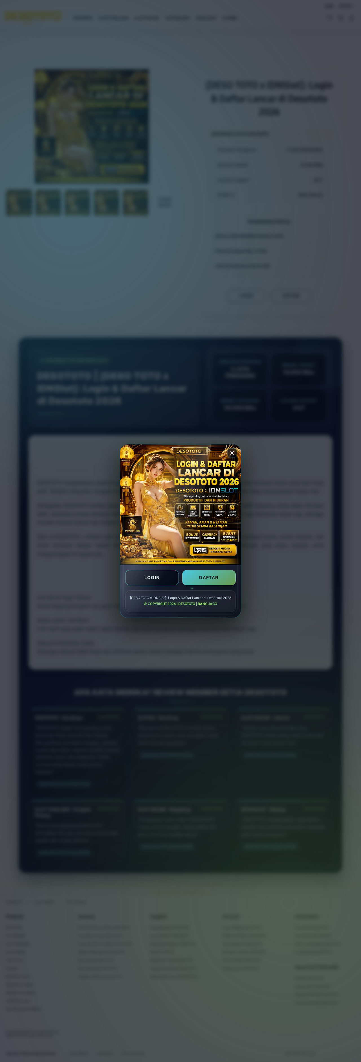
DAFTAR (209, 577)
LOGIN (152, 577)
